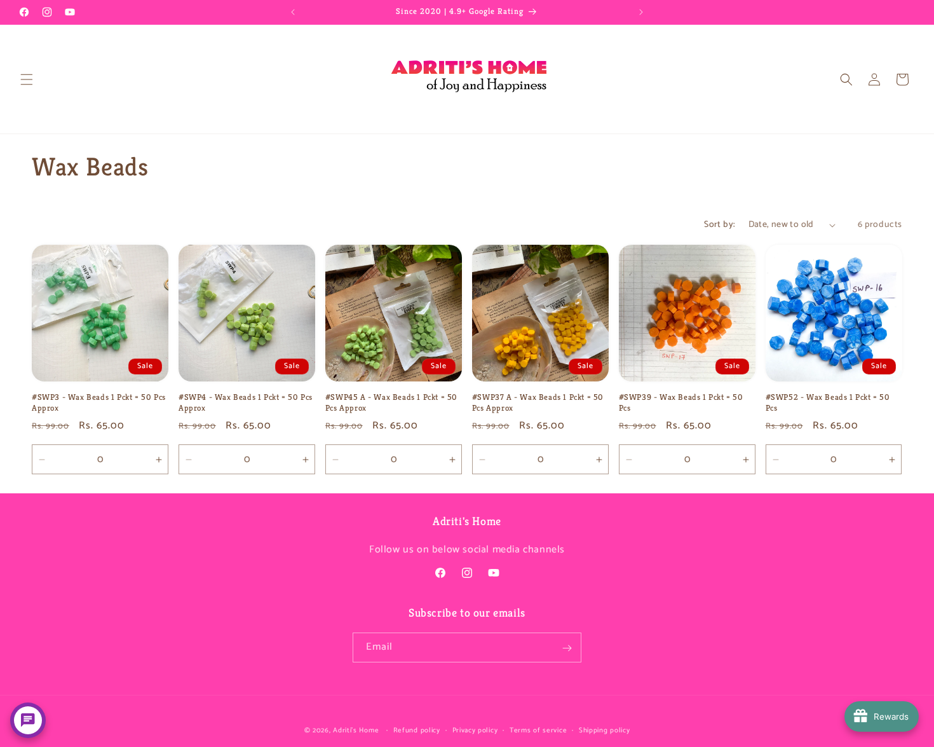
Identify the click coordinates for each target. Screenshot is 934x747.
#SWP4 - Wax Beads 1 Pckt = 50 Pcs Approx (246, 402)
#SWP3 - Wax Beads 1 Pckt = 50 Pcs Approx (99, 402)
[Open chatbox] (28, 720)
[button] (27, 79)
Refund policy (416, 730)
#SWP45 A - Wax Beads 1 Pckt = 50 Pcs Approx (391, 402)
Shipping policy (604, 730)
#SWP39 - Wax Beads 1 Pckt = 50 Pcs (681, 402)
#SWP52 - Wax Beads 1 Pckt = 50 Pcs (828, 402)
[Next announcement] (641, 12)
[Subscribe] (567, 648)
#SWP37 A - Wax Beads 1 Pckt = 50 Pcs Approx (538, 402)
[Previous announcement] (293, 12)
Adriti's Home (356, 730)
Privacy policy (475, 730)
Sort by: (719, 224)
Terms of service (538, 730)
